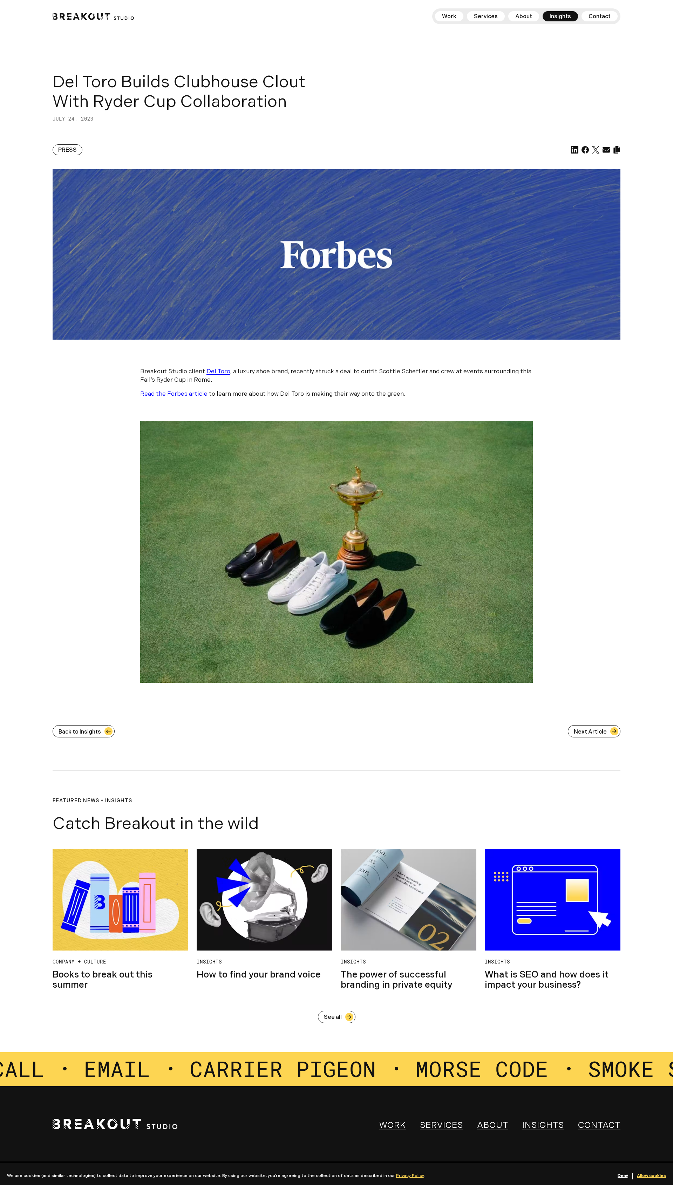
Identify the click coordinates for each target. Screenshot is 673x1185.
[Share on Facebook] (585, 150)
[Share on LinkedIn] (574, 150)
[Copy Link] (616, 150)
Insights (543, 1126)
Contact (599, 1126)
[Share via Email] (606, 150)
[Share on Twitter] (595, 150)
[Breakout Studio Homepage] (93, 16)
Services (441, 1126)
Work (392, 1126)
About (492, 1126)
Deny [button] (623, 1176)
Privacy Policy (410, 1176)
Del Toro (218, 372)
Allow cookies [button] (651, 1176)
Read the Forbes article (174, 394)
